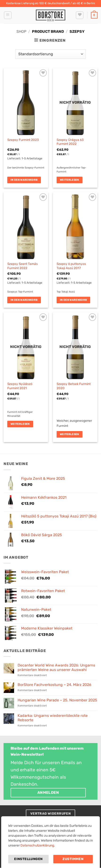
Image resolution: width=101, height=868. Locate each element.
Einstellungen (28, 859)
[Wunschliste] (79, 15)
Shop (21, 31)
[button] (8, 15)
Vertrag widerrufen (50, 813)
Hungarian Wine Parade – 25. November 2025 (57, 700)
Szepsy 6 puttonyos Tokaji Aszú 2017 (71, 266)
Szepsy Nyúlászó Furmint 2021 (19, 386)
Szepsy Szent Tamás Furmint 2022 (22, 266)
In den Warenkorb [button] (24, 179)
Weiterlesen (69, 179)
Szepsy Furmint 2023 (23, 140)
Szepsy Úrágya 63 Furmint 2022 (70, 142)
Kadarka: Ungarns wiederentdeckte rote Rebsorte (53, 717)
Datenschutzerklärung (37, 845)
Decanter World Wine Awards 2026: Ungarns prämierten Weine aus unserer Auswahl (56, 667)
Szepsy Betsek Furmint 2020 (74, 386)
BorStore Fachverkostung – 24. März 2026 (54, 684)
